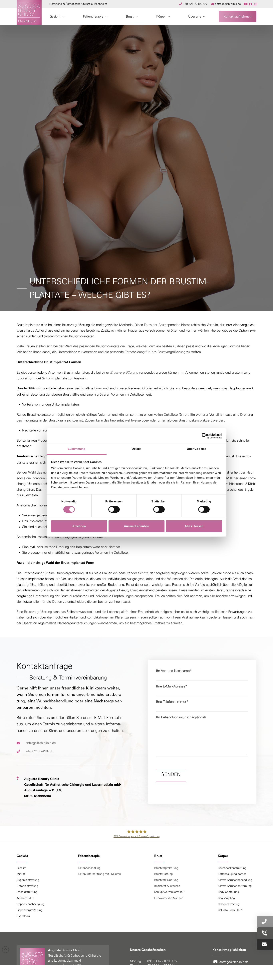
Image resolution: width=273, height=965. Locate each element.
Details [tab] (136, 448)
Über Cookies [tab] (196, 448)
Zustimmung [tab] (77, 448)
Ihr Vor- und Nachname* (173, 671)
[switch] (114, 509)
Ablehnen (79, 526)
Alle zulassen (194, 526)
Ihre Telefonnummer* (172, 701)
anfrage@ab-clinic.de (41, 743)
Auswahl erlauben (136, 526)
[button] (57, 16)
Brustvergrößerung (38, 611)
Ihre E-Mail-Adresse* (171, 686)
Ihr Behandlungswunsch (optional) (181, 717)
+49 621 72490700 (39, 751)
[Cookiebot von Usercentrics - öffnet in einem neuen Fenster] (204, 436)
